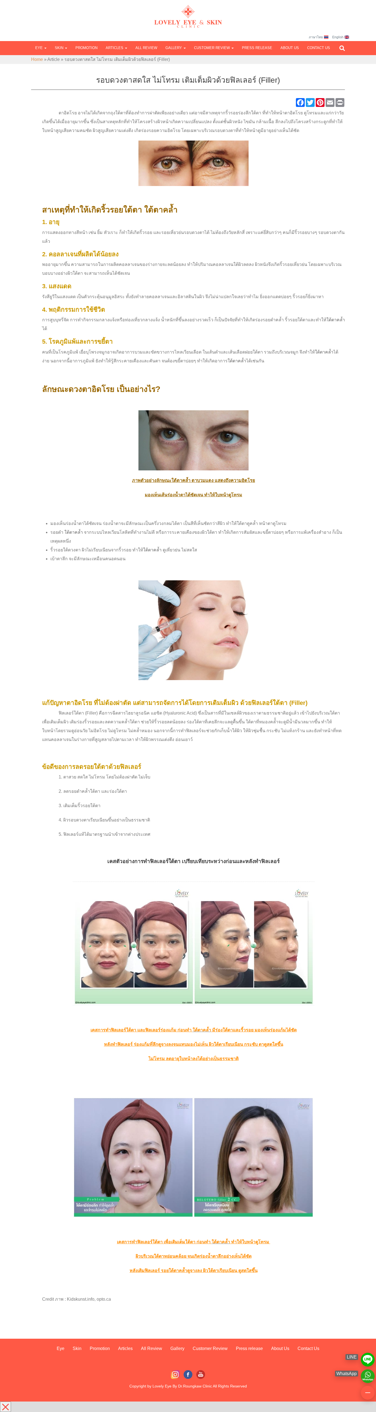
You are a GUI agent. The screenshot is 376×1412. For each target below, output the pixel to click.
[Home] (188, 11)
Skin (59, 48)
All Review (146, 48)
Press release (257, 48)
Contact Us (318, 48)
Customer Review (212, 48)
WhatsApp (368, 1373)
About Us (289, 48)
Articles (115, 48)
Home (37, 59)
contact (368, 1390)
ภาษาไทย (316, 37)
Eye (39, 48)
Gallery (174, 48)
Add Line (368, 1357)
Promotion (86, 48)
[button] (342, 48)
